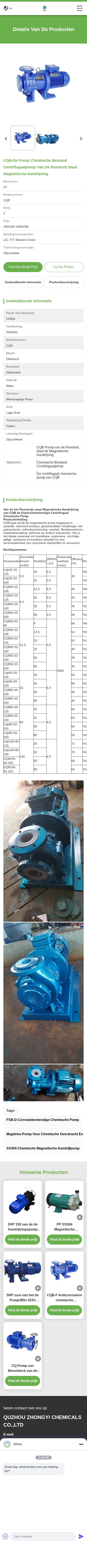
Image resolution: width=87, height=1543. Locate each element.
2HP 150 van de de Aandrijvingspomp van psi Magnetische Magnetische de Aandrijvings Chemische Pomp (22, 1227)
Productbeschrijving (64, 282)
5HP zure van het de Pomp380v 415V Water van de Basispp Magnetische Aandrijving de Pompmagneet (22, 1298)
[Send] (81, 1536)
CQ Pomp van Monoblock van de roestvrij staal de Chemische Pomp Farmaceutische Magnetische (22, 1368)
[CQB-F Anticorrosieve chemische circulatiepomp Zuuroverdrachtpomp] (64, 1271)
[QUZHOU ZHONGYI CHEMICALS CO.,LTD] (44, 8)
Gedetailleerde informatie (23, 282)
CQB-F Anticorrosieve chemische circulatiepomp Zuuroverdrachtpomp (64, 1298)
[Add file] (5, 1536)
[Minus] (81, 1444)
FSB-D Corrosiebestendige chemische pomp (42, 1120)
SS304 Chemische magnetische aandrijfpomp (43, 1148)
